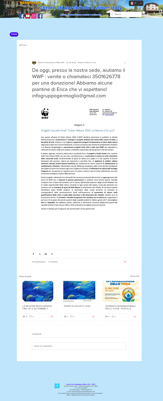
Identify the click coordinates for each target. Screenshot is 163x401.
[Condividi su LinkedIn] (46, 254)
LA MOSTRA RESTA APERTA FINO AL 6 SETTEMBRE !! (37, 307)
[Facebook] (40, 16)
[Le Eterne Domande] (37, 291)
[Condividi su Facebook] (33, 254)
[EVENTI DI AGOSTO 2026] (79, 291)
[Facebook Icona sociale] (21, 16)
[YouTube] (27, 16)
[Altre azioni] (124, 62)
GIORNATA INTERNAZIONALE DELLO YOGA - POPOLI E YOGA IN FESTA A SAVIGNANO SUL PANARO (120, 307)
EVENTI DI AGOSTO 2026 (77, 306)
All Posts (22, 45)
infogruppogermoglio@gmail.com (83, 391)
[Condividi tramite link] (52, 254)
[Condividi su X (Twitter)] (39, 254)
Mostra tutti (134, 276)
